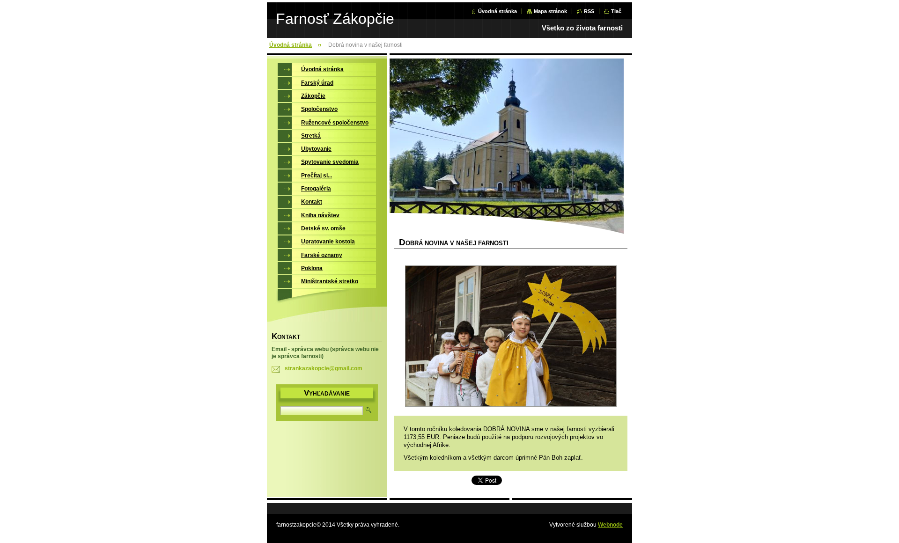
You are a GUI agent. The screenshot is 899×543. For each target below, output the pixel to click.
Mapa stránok (550, 11)
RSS (589, 11)
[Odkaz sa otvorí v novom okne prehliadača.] (510, 337)
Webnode (610, 525)
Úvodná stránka (497, 11)
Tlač (616, 11)
